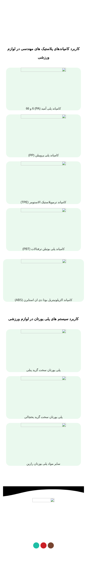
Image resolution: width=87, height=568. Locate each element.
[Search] (4, 6)
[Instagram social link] (51, 545)
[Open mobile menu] (82, 6)
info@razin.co (39, 535)
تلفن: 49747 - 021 (43, 520)
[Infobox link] (43, 89)
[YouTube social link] (43, 545)
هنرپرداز (16, 565)
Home (54, 28)
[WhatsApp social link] (36, 545)
